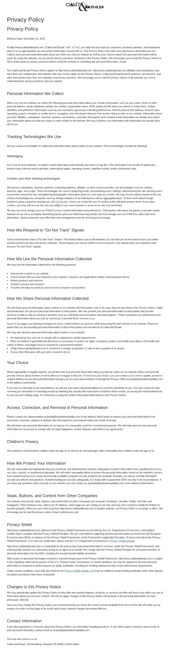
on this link (62, 201)
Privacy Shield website (122, 540)
